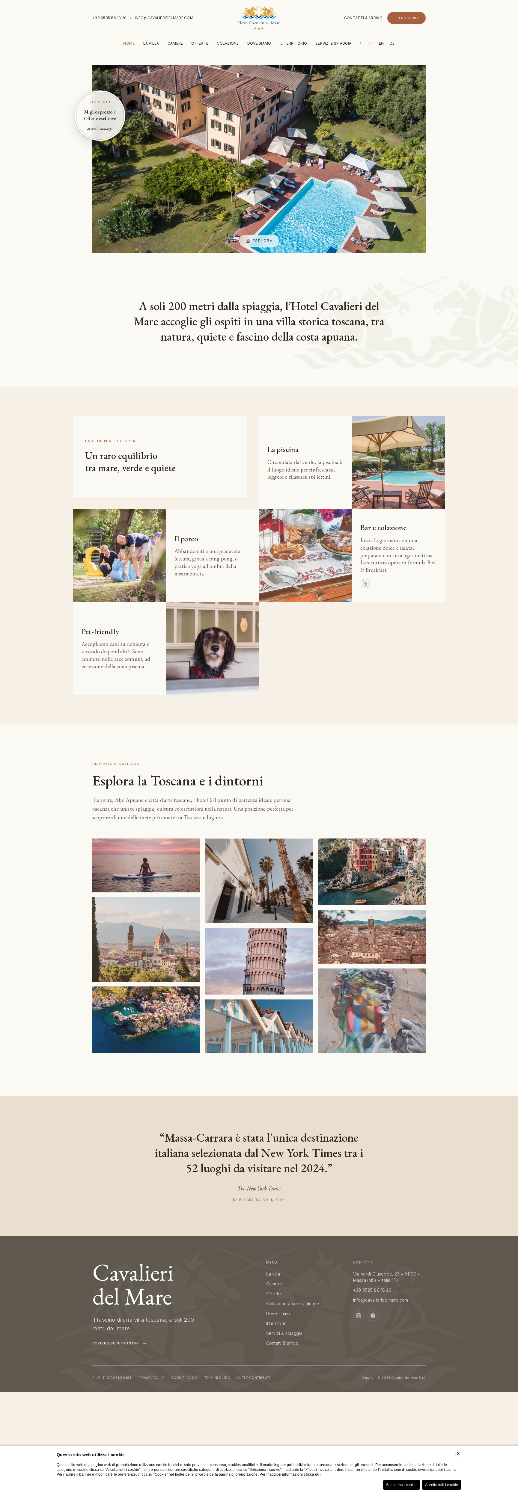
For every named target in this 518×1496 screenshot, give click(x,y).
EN (381, 43)
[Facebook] (373, 1315)
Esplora (262, 240)
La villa (151, 43)
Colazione (228, 43)
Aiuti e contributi (253, 1378)
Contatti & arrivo (363, 18)
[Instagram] (358, 1315)
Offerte (199, 43)
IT (371, 43)
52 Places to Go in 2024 (259, 1200)
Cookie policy (184, 1378)
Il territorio (293, 43)
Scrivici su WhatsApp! (116, 1343)
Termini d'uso (217, 1378)
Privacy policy (151, 1378)
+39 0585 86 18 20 (109, 18)
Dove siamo (259, 43)
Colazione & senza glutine (292, 1303)
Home (129, 43)
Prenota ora (406, 18)
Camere (175, 43)
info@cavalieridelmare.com (164, 18)
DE (392, 43)
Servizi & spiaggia (333, 43)
